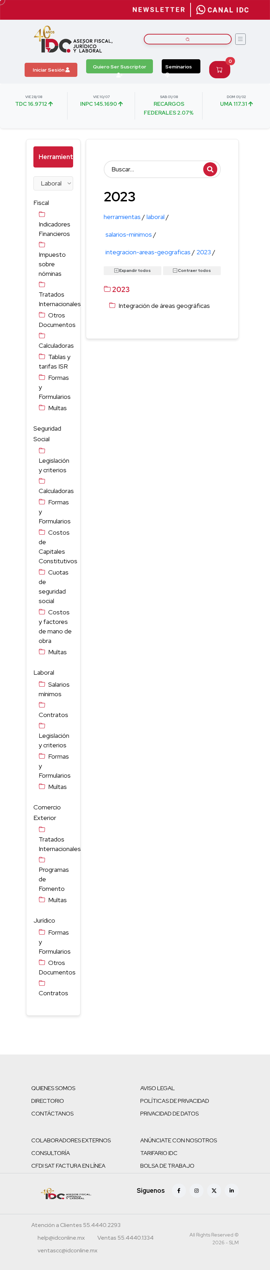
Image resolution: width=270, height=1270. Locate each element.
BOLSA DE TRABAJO (167, 1165)
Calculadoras (56, 345)
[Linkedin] (232, 1191)
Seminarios (178, 66)
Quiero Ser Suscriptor (119, 66)
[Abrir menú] (240, 39)
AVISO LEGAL (157, 1088)
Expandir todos (134, 270)
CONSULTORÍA (50, 1153)
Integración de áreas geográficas (164, 306)
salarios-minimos (130, 234)
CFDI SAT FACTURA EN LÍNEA (68, 1165)
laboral (158, 217)
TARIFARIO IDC (159, 1153)
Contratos (53, 715)
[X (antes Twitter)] (214, 1191)
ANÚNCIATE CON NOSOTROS (178, 1140)
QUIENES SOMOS (53, 1088)
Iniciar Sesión (49, 70)
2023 (206, 252)
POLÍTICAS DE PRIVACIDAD (174, 1101)
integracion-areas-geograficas (150, 252)
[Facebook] (179, 1191)
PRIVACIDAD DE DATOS (169, 1113)
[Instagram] (196, 1191)
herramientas (124, 217)
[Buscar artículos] (188, 39)
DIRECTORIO (47, 1101)
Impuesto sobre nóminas (52, 264)
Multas (57, 408)
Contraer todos (194, 270)
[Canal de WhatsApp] (222, 10)
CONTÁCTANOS (52, 1113)
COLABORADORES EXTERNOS (71, 1140)
